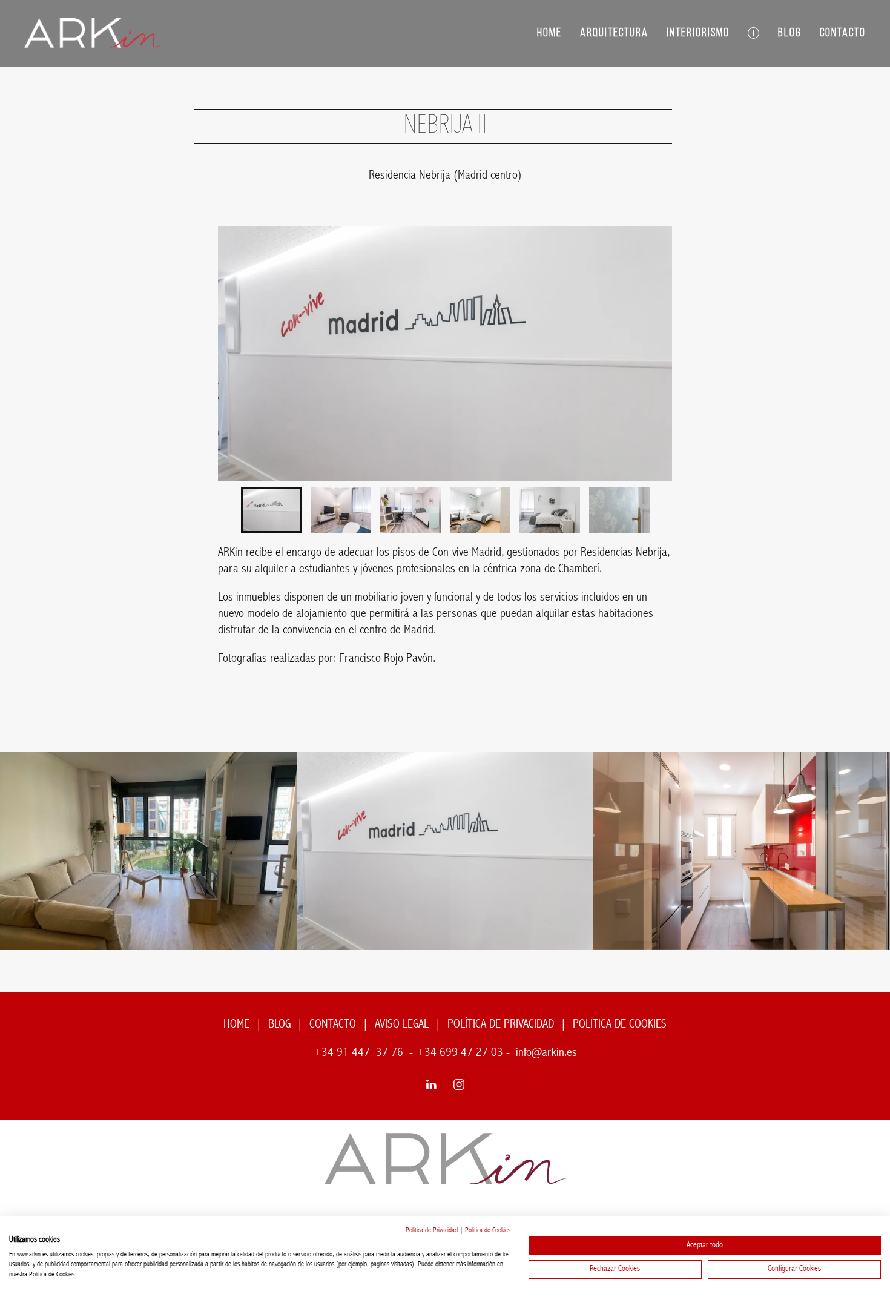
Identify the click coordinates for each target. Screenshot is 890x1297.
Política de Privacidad (432, 1230)
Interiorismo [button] (698, 33)
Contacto (843, 33)
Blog (790, 33)
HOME (236, 1024)
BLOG (279, 1024)
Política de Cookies (487, 1230)
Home (549, 33)
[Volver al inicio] (94, 33)
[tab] (271, 510)
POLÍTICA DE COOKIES (620, 1024)
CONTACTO (332, 1024)
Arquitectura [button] (614, 33)
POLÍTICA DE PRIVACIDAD (500, 1024)
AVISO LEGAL (402, 1024)
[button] (754, 33)
